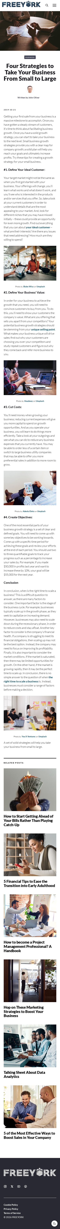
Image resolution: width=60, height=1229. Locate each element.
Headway (28, 401)
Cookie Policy (11, 1204)
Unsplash (41, 286)
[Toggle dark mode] (54, 1223)
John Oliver (34, 97)
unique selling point (43, 329)
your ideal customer (38, 227)
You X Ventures (28, 736)
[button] (46, 5)
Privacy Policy (11, 1209)
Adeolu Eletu (28, 511)
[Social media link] (5, 1186)
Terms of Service (12, 1213)
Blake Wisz (28, 286)
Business (30, 57)
